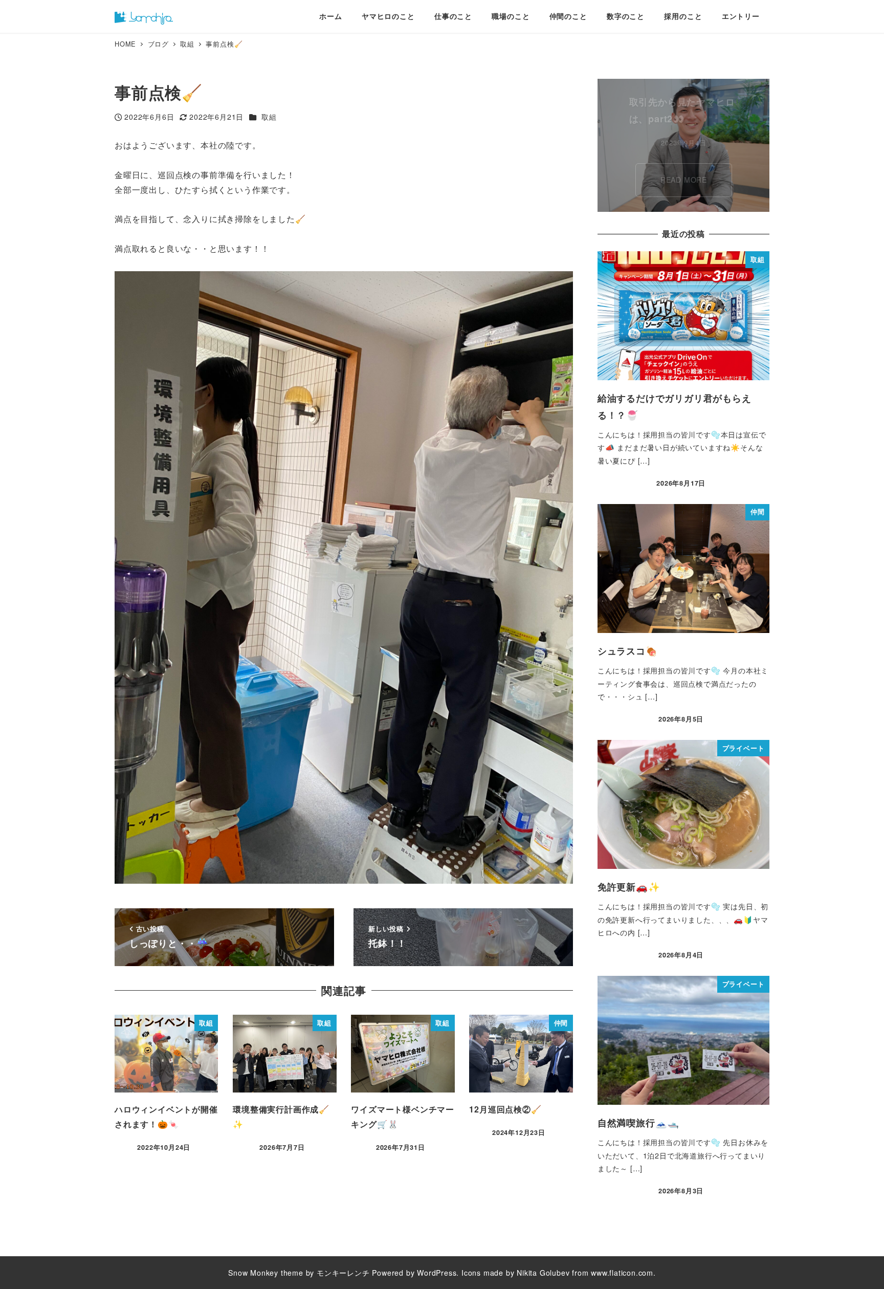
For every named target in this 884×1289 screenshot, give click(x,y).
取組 (269, 117)
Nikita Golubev (543, 1273)
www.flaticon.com (622, 1273)
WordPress (436, 1273)
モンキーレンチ (343, 1273)
